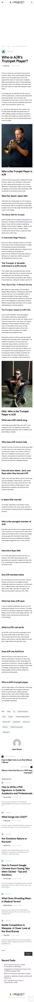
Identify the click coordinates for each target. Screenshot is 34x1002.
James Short (6, 935)
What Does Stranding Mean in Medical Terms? (16, 900)
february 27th (6, 722)
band (4, 716)
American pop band (14, 73)
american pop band (23, 711)
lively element (16, 722)
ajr (14, 711)
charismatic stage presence (22, 716)
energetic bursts (6, 228)
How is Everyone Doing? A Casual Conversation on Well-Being (14, 965)
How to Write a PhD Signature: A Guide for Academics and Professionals (17, 790)
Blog (9, 46)
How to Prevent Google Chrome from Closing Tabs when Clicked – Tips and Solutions (16, 870)
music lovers (26, 722)
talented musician (18, 242)
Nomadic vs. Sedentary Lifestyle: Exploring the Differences (18, 977)
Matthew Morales (7, 905)
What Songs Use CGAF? (14, 817)
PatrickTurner (6, 845)
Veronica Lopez (7, 797)
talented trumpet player (16, 727)
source (27, 634)
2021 (9, 427)
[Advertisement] (17, 23)
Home (3, 46)
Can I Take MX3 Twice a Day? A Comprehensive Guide (14, 981)
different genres (24, 222)
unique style (6, 732)
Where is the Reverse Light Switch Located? (17, 973)
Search (3, 950)
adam (8, 711)
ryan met (5, 727)
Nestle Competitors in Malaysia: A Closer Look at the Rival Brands (16, 928)
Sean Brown (6, 66)
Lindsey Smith (6, 820)
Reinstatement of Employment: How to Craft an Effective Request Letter (17, 970)
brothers (11, 716)
